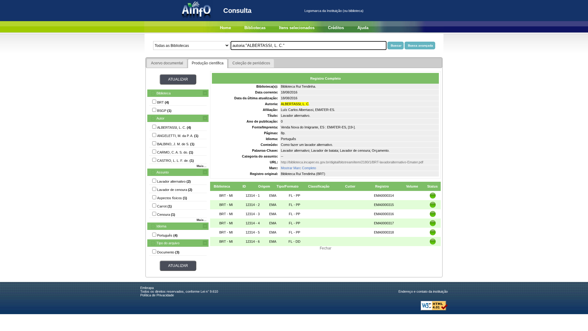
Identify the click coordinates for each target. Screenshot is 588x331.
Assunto (162, 172)
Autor (160, 118)
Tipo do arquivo (167, 243)
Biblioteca (163, 93)
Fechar (325, 248)
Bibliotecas (255, 27)
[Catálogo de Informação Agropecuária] (197, 20)
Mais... (201, 166)
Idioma (161, 226)
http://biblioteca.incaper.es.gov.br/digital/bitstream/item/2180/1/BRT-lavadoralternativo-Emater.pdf (352, 162)
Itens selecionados (297, 27)
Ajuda (362, 27)
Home (225, 27)
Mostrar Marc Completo (298, 168)
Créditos (336, 27)
